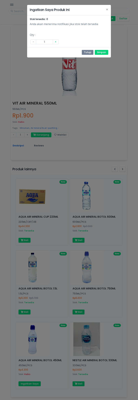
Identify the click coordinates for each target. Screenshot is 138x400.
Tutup (87, 52)
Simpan (101, 52)
